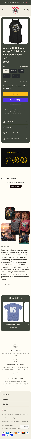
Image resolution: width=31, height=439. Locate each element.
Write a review (15, 186)
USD (5, 410)
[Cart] (28, 10)
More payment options (15, 104)
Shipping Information (12, 133)
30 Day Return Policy (12, 138)
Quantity (5, 81)
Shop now (7, 284)
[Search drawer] (25, 10)
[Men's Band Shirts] (13, 316)
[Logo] (15, 10)
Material (8, 127)
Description (9, 121)
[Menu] (2, 10)
